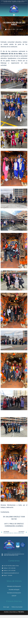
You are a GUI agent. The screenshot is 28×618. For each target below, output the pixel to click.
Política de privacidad (17, 607)
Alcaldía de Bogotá (14, 589)
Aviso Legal (6, 607)
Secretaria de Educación (14, 593)
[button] (14, 15)
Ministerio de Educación (14, 586)
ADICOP (14, 595)
